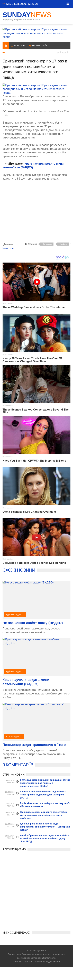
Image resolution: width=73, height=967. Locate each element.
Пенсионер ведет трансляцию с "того (34, 745)
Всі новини (47, 244)
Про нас (28, 962)
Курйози (63, 244)
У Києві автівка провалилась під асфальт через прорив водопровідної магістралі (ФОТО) (43, 794)
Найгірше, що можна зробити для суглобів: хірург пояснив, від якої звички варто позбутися (43, 815)
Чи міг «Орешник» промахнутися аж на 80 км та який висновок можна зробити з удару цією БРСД (44, 838)
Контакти (17, 962)
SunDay (27, 14)
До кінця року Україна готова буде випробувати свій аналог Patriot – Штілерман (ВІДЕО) (45, 826)
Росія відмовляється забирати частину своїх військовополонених (45, 805)
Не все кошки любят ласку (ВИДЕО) (33, 623)
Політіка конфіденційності (47, 962)
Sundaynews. (49, 958)
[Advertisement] (38, 214)
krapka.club (8, 248)
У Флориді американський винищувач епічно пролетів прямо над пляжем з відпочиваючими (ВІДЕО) (45, 783)
